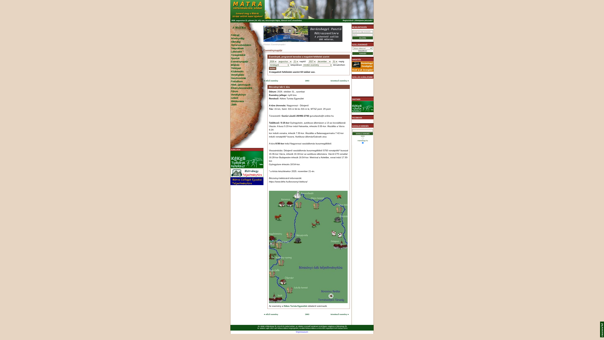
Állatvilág (235, 41)
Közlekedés (237, 71)
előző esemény (271, 81)
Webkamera (237, 101)
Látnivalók (236, 51)
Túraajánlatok (238, 55)
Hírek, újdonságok (240, 84)
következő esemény (339, 81)
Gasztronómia (238, 78)
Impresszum (302, 332)
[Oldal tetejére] (602, 336)
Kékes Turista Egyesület (295, 306)
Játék (234, 104)
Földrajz (235, 35)
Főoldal (266, 44)
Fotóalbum (237, 81)
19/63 (307, 81)
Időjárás (235, 65)
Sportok (235, 58)
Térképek (236, 68)
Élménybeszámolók (241, 88)
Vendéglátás (237, 75)
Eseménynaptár (239, 61)
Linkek (234, 98)
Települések (237, 48)
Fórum (234, 91)
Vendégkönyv (238, 94)
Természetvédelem (241, 45)
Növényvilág (237, 38)
